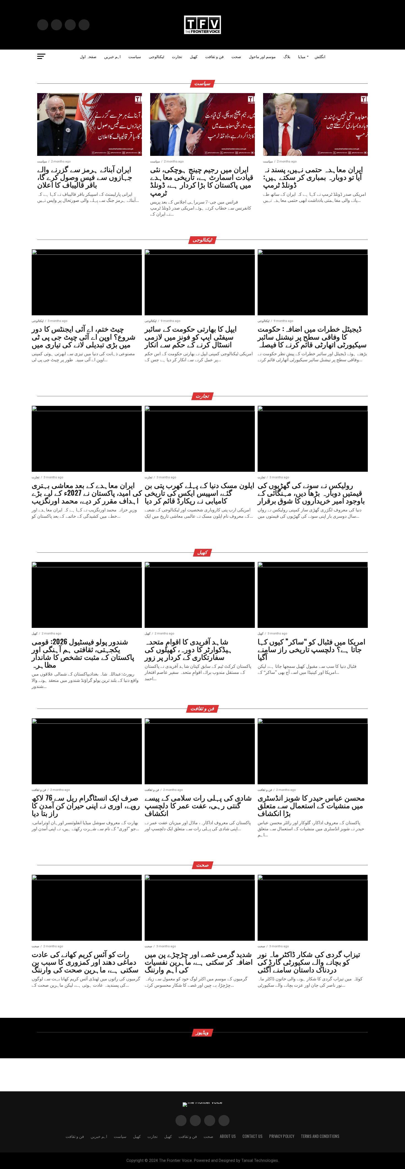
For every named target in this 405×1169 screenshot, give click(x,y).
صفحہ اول (88, 56)
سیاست (134, 56)
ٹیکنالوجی (156, 56)
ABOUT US (228, 1136)
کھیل (194, 56)
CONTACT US (252, 1136)
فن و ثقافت (214, 56)
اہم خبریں (112, 56)
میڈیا (302, 56)
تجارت (177, 56)
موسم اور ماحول (262, 56)
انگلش (320, 56)
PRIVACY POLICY (281, 1136)
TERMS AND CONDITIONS (320, 1136)
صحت (236, 56)
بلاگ (287, 56)
